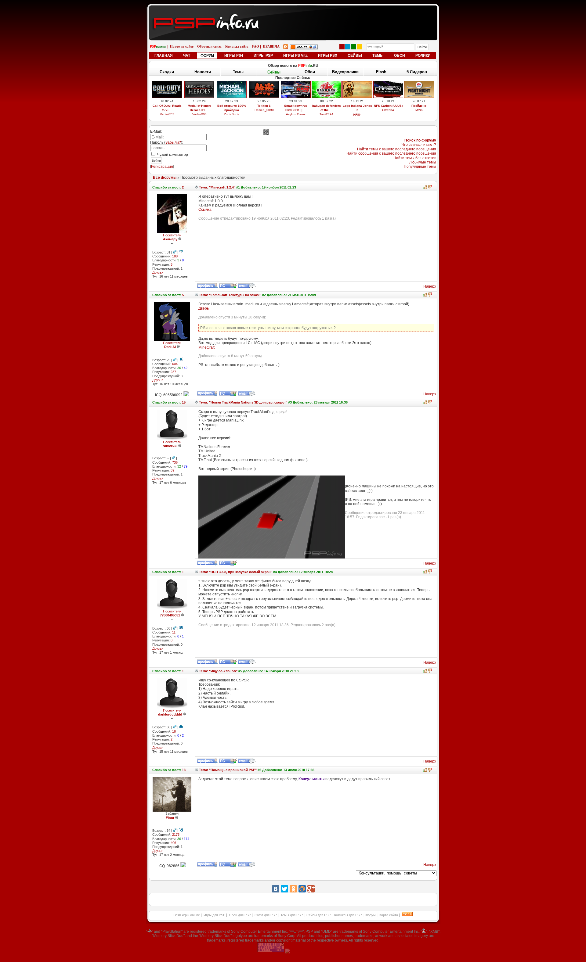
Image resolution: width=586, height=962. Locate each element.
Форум (370, 915)
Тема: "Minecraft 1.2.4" (216, 187)
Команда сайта (236, 46)
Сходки (167, 72)
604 (175, 364)
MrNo (419, 110)
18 (174, 731)
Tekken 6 (264, 105)
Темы (238, 72)
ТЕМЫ (378, 55)
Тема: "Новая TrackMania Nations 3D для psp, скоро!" (242, 402)
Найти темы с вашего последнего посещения (396, 149)
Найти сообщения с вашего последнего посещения (391, 153)
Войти (156, 160)
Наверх (429, 286)
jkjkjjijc (357, 114)
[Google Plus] (311, 888)
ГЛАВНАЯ (163, 55)
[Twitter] (284, 888)
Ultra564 (388, 110)
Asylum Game (296, 114)
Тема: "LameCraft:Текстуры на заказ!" (229, 295)
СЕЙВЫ (355, 55)
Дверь (203, 308)
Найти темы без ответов (414, 158)
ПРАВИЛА (271, 46)
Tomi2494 (326, 114)
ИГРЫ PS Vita (295, 55)
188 (175, 256)
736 (175, 462)
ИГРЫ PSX (327, 55)
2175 (175, 834)
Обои (310, 72)
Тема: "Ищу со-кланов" (217, 671)
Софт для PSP (266, 915)
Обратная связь (209, 46)
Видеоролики (345, 72)
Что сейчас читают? (418, 144)
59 (172, 470)
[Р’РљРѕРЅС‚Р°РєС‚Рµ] (275, 888)
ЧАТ (186, 55)
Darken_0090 (264, 110)
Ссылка (205, 209)
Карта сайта (388, 915)
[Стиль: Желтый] (359, 46)
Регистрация (162, 166)
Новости (202, 72)
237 (173, 372)
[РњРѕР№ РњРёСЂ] (302, 888)
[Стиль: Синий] (347, 46)
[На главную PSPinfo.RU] (293, 10)
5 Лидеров (417, 72)
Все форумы (164, 177)
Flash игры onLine (186, 915)
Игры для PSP (214, 915)
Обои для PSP (240, 915)
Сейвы (273, 72)
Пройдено (418, 105)
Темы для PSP (291, 915)
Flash (381, 72)
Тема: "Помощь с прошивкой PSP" (227, 770)
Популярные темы (420, 166)
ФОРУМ (207, 55)
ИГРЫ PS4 (233, 55)
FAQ (255, 46)
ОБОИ (399, 55)
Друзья (157, 272)
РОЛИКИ (423, 55)
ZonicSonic (232, 114)
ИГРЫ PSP (263, 55)
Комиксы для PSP (348, 915)
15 (184, 402)
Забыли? (173, 142)
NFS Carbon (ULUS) (388, 105)
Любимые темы (422, 162)
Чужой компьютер (172, 155)
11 (173, 632)
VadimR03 (167, 114)
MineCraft (206, 347)
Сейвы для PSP (318, 915)
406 (173, 843)
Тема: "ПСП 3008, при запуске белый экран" (235, 572)
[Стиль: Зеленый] (353, 46)
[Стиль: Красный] (342, 46)
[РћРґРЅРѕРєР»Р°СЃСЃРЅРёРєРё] (293, 888)
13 (184, 770)
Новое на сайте (182, 46)
